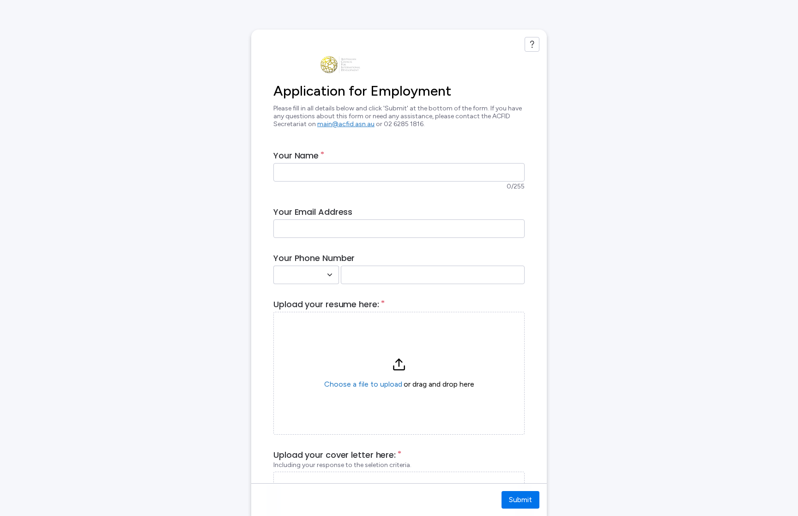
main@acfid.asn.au (346, 124)
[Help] (532, 44)
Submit (520, 499)
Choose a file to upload (363, 384)
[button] (399, 373)
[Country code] (329, 274)
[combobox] (296, 275)
